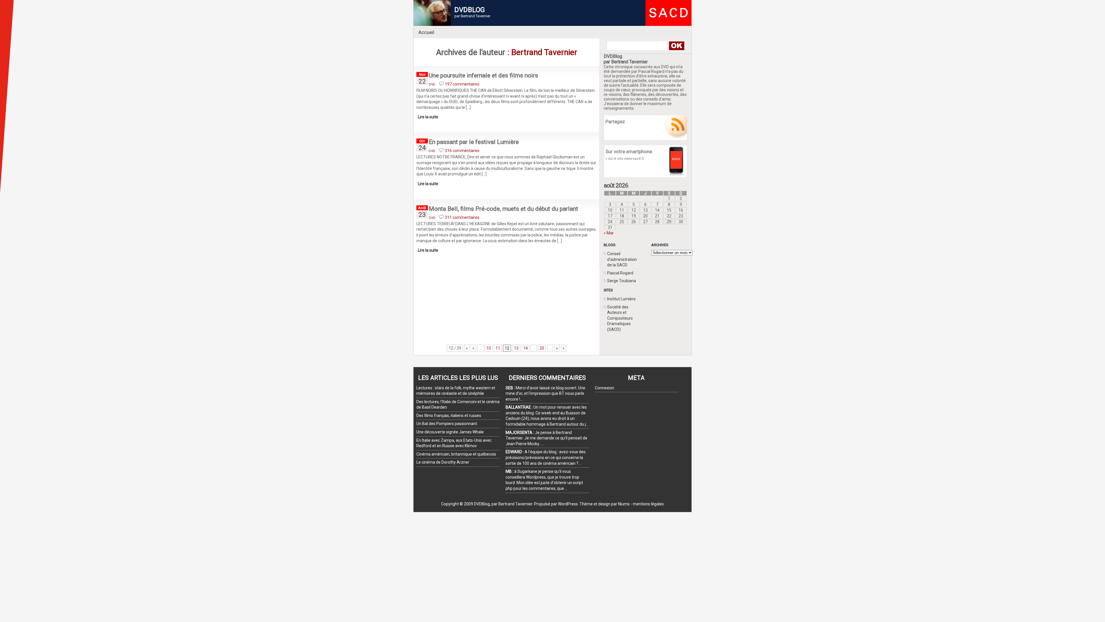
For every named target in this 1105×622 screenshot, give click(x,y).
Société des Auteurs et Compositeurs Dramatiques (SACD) (620, 318)
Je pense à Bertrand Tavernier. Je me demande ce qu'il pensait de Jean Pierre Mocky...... (546, 438)
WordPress (568, 504)
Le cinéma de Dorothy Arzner (442, 462)
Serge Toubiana (621, 280)
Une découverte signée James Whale (450, 432)
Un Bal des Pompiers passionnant (446, 423)
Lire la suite (428, 117)
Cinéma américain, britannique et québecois (456, 454)
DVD (432, 84)
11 (498, 348)
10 (488, 348)
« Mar (609, 233)
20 (542, 348)
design (604, 504)
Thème (586, 504)
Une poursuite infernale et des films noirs (483, 75)
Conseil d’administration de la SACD (622, 259)
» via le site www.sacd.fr (624, 158)
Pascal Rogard (620, 273)
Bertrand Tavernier (544, 52)
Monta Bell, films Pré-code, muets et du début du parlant (503, 208)
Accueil (426, 32)
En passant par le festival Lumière (474, 142)
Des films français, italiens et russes (448, 415)
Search (676, 45)
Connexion (604, 388)
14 (525, 348)
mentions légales (648, 504)
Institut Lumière (621, 299)
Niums (624, 504)
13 (516, 348)
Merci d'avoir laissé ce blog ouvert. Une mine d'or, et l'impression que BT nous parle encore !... (545, 393)
